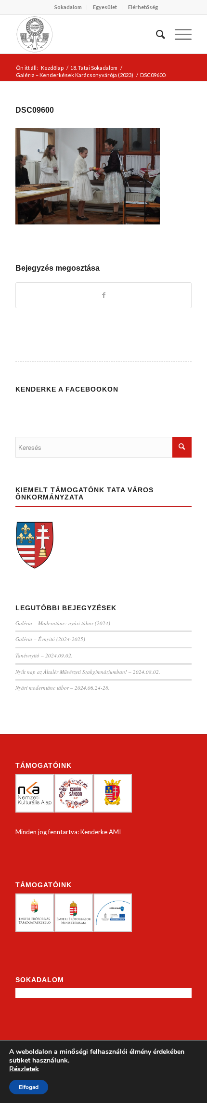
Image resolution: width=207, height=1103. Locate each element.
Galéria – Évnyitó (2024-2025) (50, 639)
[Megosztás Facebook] (103, 295)
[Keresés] (155, 34)
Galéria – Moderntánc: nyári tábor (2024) (62, 623)
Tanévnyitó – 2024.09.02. (44, 655)
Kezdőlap (52, 68)
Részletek (24, 1069)
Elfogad (29, 1087)
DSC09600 (34, 110)
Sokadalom (68, 7)
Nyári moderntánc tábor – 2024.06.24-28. (62, 687)
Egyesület (105, 7)
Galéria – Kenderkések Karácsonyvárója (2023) (74, 75)
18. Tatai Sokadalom (93, 68)
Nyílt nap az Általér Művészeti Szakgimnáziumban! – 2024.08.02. (87, 671)
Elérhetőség (143, 7)
